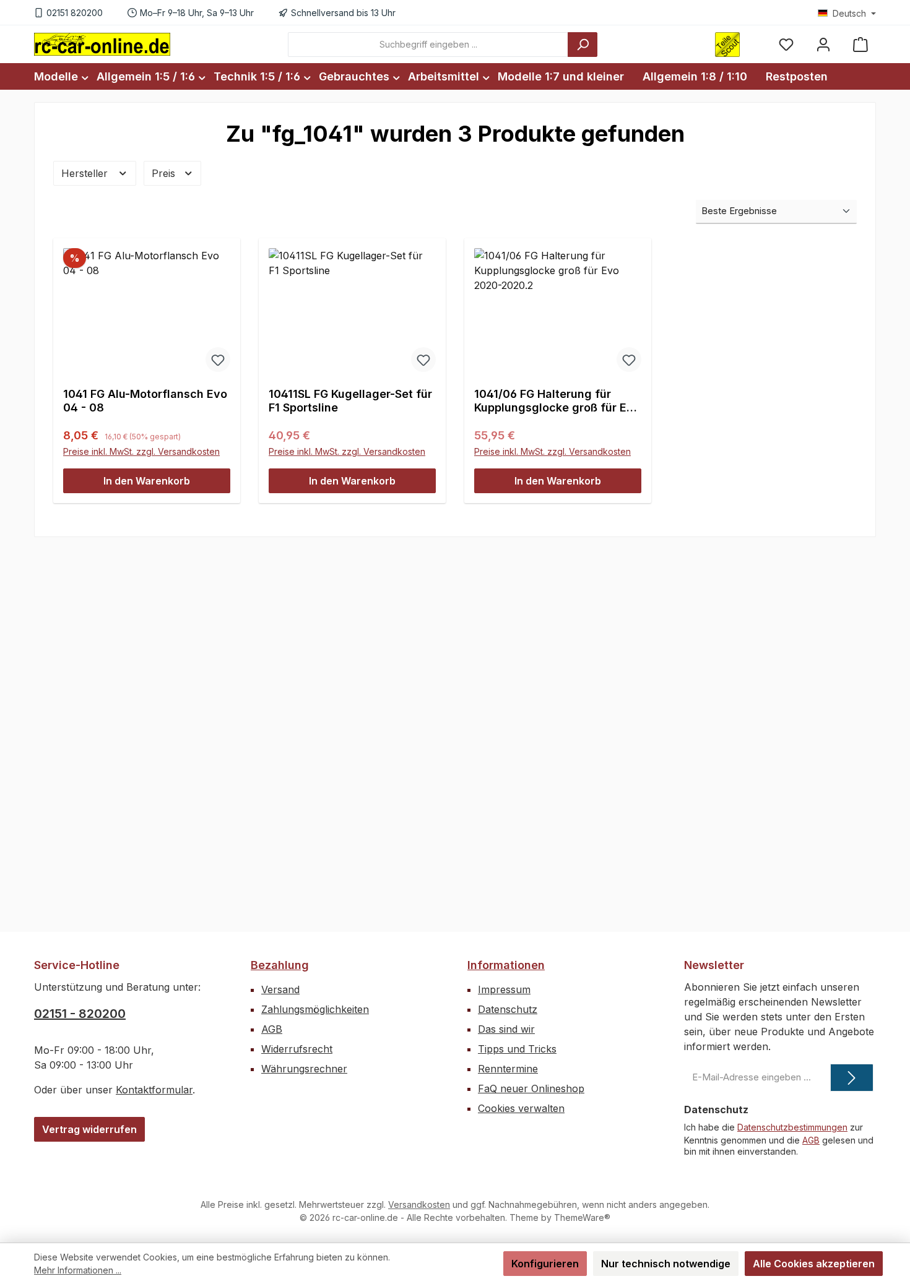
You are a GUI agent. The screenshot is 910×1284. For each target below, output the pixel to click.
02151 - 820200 (80, 1013)
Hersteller (86, 173)
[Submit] (851, 1078)
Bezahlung (280, 965)
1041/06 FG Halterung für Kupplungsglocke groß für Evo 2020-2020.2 (557, 401)
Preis (165, 173)
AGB (271, 1029)
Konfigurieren (545, 1263)
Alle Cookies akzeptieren (814, 1263)
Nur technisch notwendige (665, 1263)
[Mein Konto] (823, 44)
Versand (280, 989)
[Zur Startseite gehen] (102, 44)
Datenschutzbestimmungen (792, 1127)
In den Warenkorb (146, 481)
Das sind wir (506, 1029)
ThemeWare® (582, 1217)
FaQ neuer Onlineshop (531, 1088)
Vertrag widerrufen (89, 1129)
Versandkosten (419, 1204)
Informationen (506, 965)
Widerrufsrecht (296, 1049)
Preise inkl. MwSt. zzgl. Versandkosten (141, 451)
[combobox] (428, 44)
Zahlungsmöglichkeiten (315, 1009)
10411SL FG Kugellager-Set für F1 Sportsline (350, 400)
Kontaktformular (154, 1090)
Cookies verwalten (521, 1108)
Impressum (504, 989)
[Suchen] (582, 44)
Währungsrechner (304, 1068)
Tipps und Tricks (517, 1049)
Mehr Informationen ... (77, 1270)
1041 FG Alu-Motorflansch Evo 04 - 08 (145, 400)
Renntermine (508, 1068)
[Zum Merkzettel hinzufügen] (218, 359)
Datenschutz (507, 1009)
